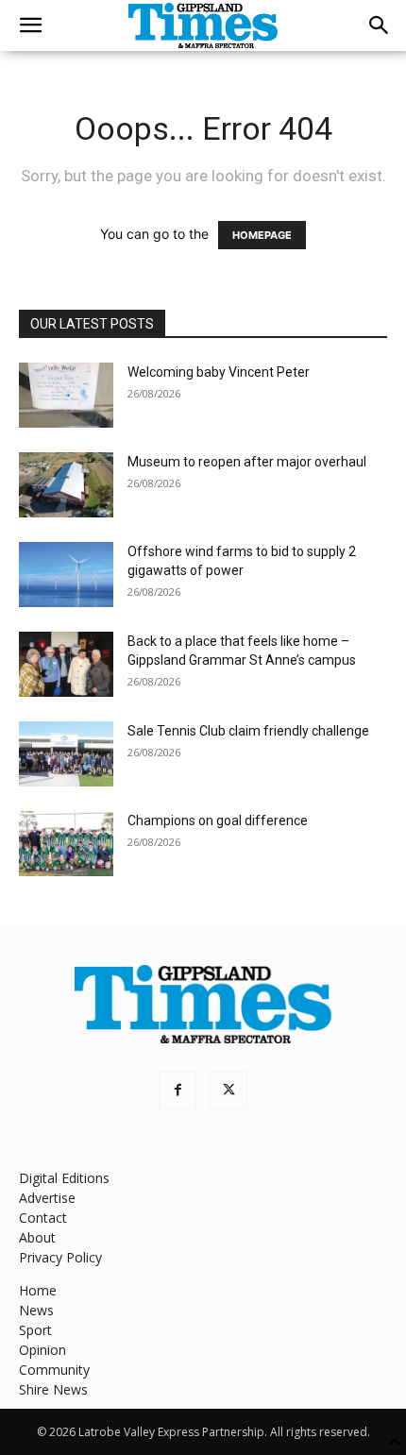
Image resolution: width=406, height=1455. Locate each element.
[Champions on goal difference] (66, 843)
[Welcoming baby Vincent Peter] (66, 395)
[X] (228, 1090)
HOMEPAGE (262, 235)
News (36, 1310)
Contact (43, 1218)
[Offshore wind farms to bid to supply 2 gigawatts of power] (66, 574)
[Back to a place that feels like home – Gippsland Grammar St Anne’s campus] (66, 664)
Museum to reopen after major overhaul (246, 461)
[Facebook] (177, 1090)
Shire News (53, 1389)
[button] (30, 25)
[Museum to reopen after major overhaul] (66, 484)
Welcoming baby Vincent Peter (218, 372)
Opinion (42, 1350)
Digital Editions (64, 1178)
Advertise (47, 1198)
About (37, 1237)
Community (54, 1370)
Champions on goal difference (217, 820)
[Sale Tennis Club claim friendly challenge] (66, 754)
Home (38, 1290)
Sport (35, 1330)
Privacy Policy (60, 1257)
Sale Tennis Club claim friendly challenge (248, 730)
